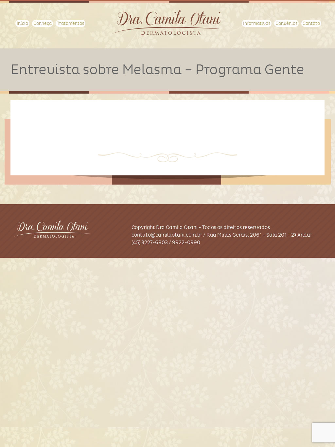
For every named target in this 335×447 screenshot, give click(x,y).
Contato (311, 23)
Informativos (256, 23)
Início (22, 23)
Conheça (42, 23)
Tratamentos (70, 23)
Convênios (286, 23)
